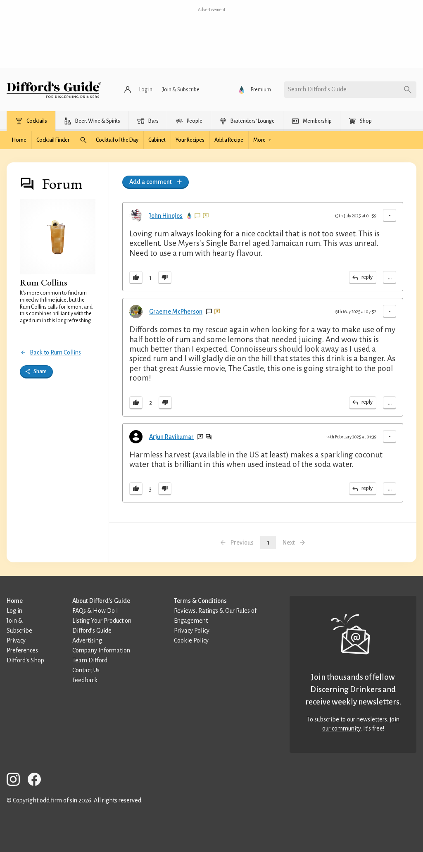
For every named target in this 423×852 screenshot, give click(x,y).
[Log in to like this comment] (136, 277)
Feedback (84, 680)
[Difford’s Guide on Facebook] (38, 781)
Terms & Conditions (200, 600)
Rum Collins (43, 282)
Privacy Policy (191, 630)
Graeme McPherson (175, 311)
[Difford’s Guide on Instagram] (16, 781)
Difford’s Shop (25, 660)
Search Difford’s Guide (317, 89)
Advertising (87, 640)
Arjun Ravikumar (171, 436)
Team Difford (89, 660)
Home (15, 600)
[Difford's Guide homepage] (54, 89)
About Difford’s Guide (101, 600)
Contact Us (86, 670)
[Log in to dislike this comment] (164, 277)
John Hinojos (166, 215)
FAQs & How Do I (95, 610)
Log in (14, 610)
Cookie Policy (191, 640)
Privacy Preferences (22, 645)
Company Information (101, 650)
